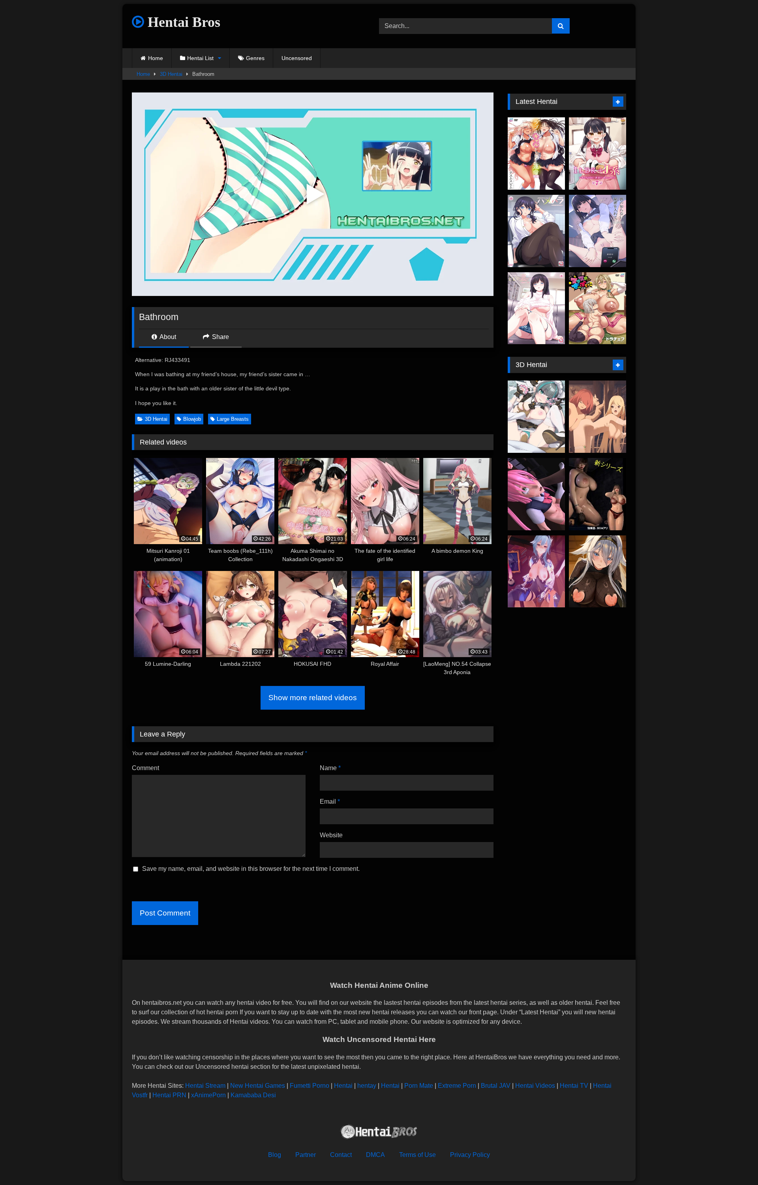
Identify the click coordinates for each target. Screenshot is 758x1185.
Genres (255, 58)
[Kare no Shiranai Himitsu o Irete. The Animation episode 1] (597, 231)
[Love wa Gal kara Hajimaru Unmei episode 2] (536, 153)
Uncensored (296, 58)
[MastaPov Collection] (536, 571)
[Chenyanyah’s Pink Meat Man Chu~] (536, 417)
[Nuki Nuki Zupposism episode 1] (597, 308)
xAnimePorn (208, 1095)
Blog (274, 1154)
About (167, 336)
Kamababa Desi (253, 1095)
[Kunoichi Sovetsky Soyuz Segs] (597, 571)
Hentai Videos (535, 1085)
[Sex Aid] (597, 494)
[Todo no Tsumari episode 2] (536, 308)
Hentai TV (574, 1085)
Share (219, 336)
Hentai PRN (169, 1095)
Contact (341, 1154)
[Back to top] (733, 1161)
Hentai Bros (182, 22)
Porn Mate (418, 1085)
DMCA (375, 1154)
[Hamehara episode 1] (536, 231)
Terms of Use (417, 1154)
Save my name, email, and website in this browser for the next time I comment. (251, 868)
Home (155, 58)
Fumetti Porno (309, 1085)
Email (330, 801)
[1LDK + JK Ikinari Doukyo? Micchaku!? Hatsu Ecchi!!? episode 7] (597, 153)
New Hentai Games (257, 1085)
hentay (366, 1085)
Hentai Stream (205, 1085)
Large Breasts (233, 419)
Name (330, 768)
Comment (145, 768)
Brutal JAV (495, 1085)
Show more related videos (312, 697)
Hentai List (200, 58)
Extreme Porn (457, 1085)
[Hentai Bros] (379, 1133)
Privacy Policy (470, 1154)
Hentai (343, 1085)
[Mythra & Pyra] (597, 417)
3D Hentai (171, 74)
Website (331, 835)
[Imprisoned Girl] (536, 494)
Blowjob (192, 419)
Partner (305, 1154)
